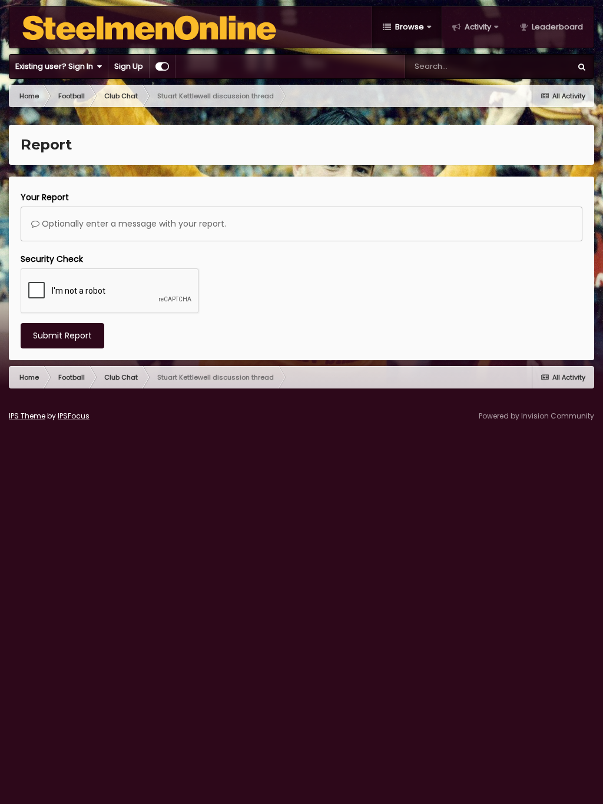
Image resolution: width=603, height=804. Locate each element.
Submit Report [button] (62, 335)
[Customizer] (162, 66)
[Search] (582, 66)
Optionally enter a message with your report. (132, 224)
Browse (408, 26)
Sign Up (128, 66)
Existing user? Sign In (56, 66)
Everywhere (534, 66)
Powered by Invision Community (536, 416)
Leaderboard (556, 26)
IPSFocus (74, 416)
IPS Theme (27, 416)
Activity (477, 26)
